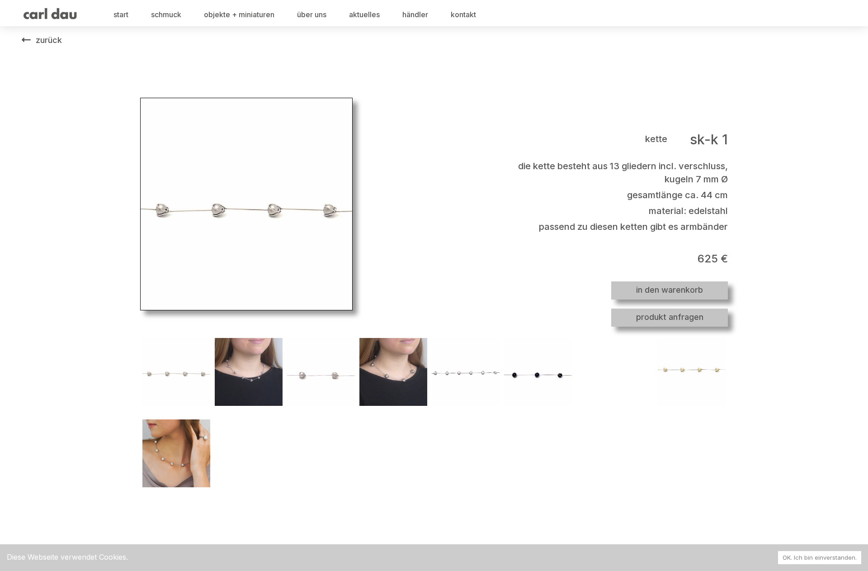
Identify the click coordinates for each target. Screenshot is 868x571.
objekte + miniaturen (239, 14)
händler (415, 14)
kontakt (463, 14)
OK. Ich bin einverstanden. (820, 557)
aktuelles (364, 14)
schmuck (166, 14)
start (120, 14)
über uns (311, 14)
